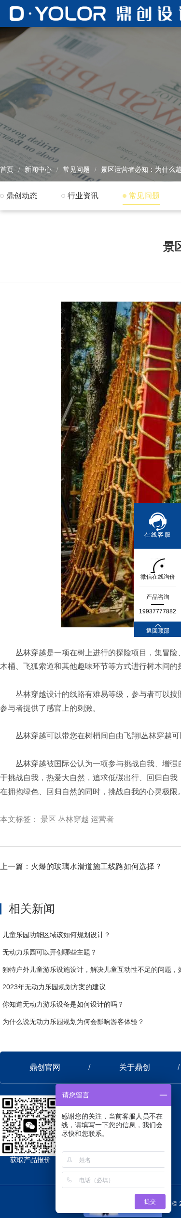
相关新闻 (32, 908)
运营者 (102, 819)
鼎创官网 (44, 1067)
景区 (48, 819)
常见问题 (76, 169)
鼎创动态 (21, 196)
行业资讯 (83, 196)
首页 (7, 169)
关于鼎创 (134, 1067)
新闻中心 (38, 169)
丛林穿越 (73, 819)
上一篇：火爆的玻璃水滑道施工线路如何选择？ (81, 866)
